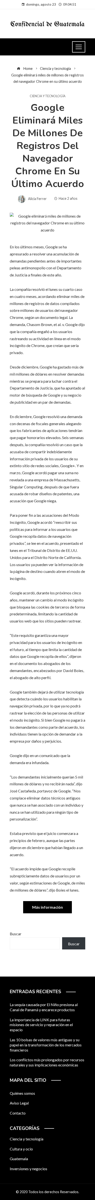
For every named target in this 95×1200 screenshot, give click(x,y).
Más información (47, 907)
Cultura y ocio (21, 1149)
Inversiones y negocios (28, 1168)
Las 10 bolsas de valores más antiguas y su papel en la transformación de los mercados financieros (46, 1044)
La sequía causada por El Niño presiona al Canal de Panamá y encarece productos (44, 1007)
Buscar (15, 933)
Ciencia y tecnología (48, 96)
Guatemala (19, 1158)
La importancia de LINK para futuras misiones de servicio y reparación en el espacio (41, 1024)
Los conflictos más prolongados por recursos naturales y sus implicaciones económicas (47, 1062)
